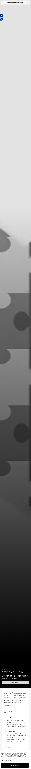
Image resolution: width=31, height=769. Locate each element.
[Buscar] (2, 2)
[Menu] (27, 2)
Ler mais (24, 756)
